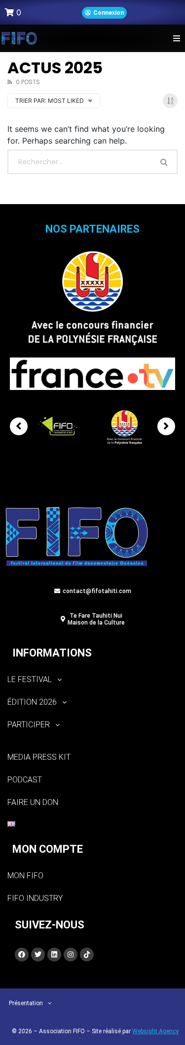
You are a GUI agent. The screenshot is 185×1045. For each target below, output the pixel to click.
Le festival (29, 679)
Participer (28, 724)
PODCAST (24, 779)
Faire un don (32, 802)
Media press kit (39, 757)
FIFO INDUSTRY (35, 898)
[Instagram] (70, 954)
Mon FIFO (25, 875)
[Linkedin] (54, 954)
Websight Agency (155, 1031)
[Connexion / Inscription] (104, 13)
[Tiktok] (87, 954)
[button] (176, 38)
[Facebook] (22, 954)
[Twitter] (38, 954)
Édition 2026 (32, 702)
